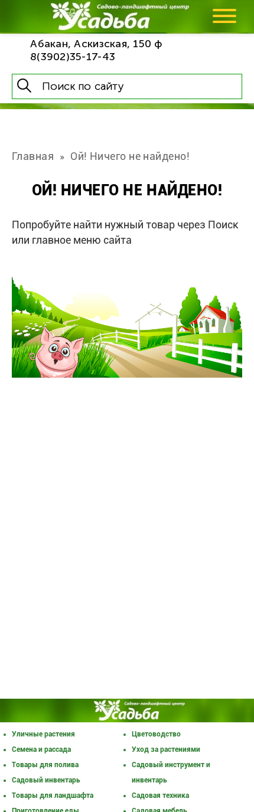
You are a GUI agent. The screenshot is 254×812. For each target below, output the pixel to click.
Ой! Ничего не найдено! (130, 156)
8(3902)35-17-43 (72, 56)
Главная (33, 156)
